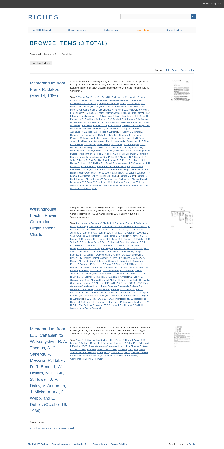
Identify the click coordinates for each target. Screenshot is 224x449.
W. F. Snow (109, 305)
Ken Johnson (112, 141)
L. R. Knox (141, 274)
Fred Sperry (127, 116)
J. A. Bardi (113, 258)
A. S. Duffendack (110, 226)
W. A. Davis (84, 305)
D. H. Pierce (91, 236)
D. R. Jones (111, 239)
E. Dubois (92, 343)
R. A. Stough (135, 157)
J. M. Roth (98, 135)
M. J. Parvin (116, 144)
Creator (175, 70)
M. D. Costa (99, 277)
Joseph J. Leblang (79, 141)
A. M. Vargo (82, 226)
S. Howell (122, 349)
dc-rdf (38, 428)
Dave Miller (132, 106)
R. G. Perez (122, 160)
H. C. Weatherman (129, 255)
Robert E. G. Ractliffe (100, 169)
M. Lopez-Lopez (131, 144)
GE (71, 122)
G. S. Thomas (128, 119)
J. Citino (110, 261)
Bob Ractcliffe (104, 97)
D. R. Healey (99, 239)
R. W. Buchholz (88, 166)
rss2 (72, 428)
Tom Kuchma (120, 179)
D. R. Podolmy (138, 239)
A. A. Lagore (82, 223)
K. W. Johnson (127, 270)
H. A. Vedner (88, 255)
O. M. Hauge (76, 283)
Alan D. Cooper (139, 226)
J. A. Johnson (111, 129)
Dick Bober (81, 110)
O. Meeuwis (136, 147)
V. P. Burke (87, 182)
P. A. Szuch (108, 151)
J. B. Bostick (87, 132)
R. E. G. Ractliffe (94, 160)
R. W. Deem (90, 299)
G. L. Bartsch (98, 251)
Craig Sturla (120, 103)
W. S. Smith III (136, 305)
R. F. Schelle (98, 292)
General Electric (81, 122)
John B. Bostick (138, 138)
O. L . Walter (112, 147)
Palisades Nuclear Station (82, 154)
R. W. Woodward (118, 166)
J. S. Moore (122, 135)
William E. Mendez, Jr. (80, 188)
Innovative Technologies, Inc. (136, 125)
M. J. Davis (85, 280)
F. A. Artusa (82, 248)
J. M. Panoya (96, 267)
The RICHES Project (41, 30)
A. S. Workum (124, 226)
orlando (98, 151)
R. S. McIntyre (76, 299)
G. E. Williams (88, 119)
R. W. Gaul (102, 299)
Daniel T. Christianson (115, 106)
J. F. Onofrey (81, 264)
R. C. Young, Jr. (127, 289)
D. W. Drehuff (94, 242)
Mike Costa (132, 280)
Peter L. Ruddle (103, 154)
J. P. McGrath (110, 135)
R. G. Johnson (109, 160)
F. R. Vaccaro (120, 248)
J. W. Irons (83, 138)
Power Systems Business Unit (93, 157)
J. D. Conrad (121, 261)
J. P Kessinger (110, 267)
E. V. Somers (90, 113)
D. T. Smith (82, 242)
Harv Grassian (114, 125)
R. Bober (81, 160)
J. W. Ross (84, 270)
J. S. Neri (122, 267)
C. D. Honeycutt (135, 229)
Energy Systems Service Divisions (113, 113)
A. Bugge (92, 223)
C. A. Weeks (130, 97)
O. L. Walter (124, 147)
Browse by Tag (51, 54)
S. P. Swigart (117, 173)
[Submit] (193, 16)
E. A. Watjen (129, 110)
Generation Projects (99, 122)
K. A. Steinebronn (97, 141)
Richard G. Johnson (79, 169)
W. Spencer (126, 182)
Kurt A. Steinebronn (129, 141)
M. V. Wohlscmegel (100, 280)
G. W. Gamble (142, 119)
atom (32, 428)
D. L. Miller (121, 236)
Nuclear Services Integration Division (87, 147)
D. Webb (83, 343)
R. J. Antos (110, 292)
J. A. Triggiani (125, 129)
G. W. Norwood (126, 251)
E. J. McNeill (142, 110)
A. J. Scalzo (136, 223)
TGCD (127, 352)
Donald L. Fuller (95, 110)
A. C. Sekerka (88, 340)
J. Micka (117, 343)
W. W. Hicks (138, 182)
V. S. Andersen (100, 182)
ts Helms (135, 352)
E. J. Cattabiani (104, 245)
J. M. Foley (84, 267)
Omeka (192, 444)
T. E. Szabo (140, 173)
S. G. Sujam (84, 302)
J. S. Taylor (134, 135)
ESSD (146, 113)
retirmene (91, 349)
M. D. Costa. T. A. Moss (116, 277)
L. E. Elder (144, 141)
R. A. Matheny (121, 157)
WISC (94, 188)
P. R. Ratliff (110, 283)
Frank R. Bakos (114, 116)
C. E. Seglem (86, 233)
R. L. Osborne (112, 296)
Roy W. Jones (104, 173)
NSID (142, 144)
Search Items (68, 54)
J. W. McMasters (135, 267)
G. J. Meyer (101, 119)
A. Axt (78, 340)
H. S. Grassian (100, 125)
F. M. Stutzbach (86, 116)
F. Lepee (74, 116)
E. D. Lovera (76, 245)
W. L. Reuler (114, 182)
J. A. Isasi (135, 258)
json (56, 428)
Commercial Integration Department (125, 100)
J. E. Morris (112, 132)
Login (205, 3)
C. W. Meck (142, 233)
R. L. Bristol (106, 163)
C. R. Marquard (128, 233)
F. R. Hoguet (107, 248)
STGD (100, 352)
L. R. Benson (90, 144)
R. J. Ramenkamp (137, 292)
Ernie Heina (136, 113)
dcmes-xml (47, 428)
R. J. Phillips (94, 163)
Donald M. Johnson (113, 110)
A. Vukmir (80, 97)
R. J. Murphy (122, 292)
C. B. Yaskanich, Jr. (118, 229)
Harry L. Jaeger (99, 258)
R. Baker (144, 346)
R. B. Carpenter (85, 289)
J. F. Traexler (118, 264)
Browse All (35, 54)
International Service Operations (85, 129)
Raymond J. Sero (135, 166)
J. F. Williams (131, 264)
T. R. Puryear (112, 176)
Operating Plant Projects (81, 151)
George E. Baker (118, 122)
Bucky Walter (118, 97)
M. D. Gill (132, 277)
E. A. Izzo (143, 242)
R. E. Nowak (85, 292)
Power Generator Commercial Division (119, 286)
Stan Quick (133, 349)
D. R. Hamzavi (85, 239)
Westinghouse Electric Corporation (86, 185)
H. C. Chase (114, 255)
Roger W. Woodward (87, 173)
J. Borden (88, 261)
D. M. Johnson (83, 106)
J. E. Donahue (134, 261)
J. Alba (136, 129)
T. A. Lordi (129, 173)
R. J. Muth (82, 163)
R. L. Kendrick (86, 296)
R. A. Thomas (132, 346)
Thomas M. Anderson (103, 179)
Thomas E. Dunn (127, 176)
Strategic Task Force (113, 352)
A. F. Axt (126, 223)
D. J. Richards (133, 103)
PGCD (115, 154)
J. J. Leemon (86, 135)
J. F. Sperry (123, 132)
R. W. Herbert (103, 166)
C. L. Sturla (81, 100)
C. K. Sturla (114, 233)
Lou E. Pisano (103, 144)
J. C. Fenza (99, 261)
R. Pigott (144, 296)
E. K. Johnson (76, 113)
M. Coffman (87, 277)
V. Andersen (107, 356)
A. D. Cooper (116, 223)
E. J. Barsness (89, 245)
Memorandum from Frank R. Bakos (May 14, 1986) (47, 89)
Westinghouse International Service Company (126, 185)
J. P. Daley (127, 343)
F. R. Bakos (100, 116)
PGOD (139, 283)
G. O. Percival (114, 119)
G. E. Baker (139, 116)
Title (168, 70)
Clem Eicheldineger (97, 100)
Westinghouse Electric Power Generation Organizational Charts (43, 222)
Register (216, 3)
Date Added (186, 70)
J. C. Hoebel (100, 132)
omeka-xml (64, 428)
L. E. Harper (118, 274)
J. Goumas (135, 132)
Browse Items (142, 30)
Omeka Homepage (77, 30)
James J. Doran (109, 138)
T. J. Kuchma (84, 176)
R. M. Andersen (120, 163)
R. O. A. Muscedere (129, 296)
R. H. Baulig (134, 160)
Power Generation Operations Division (107, 346)
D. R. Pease (124, 239)
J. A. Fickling (124, 258)
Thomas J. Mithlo (84, 179)
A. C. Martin (103, 223)
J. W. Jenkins (95, 138)
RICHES (43, 17)
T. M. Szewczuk (125, 302)
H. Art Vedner (101, 255)
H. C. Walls (87, 125)
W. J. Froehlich (122, 305)
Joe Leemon (124, 138)
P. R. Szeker (122, 283)
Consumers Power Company (84, 103)
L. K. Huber (130, 274)
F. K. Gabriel (94, 248)
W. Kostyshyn (130, 356)
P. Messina (75, 346)
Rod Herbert (117, 169)
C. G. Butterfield (100, 233)
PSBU (111, 157)
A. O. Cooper (95, 226)
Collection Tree (111, 30)
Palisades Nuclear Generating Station (132, 151)
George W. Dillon (135, 122)
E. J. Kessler (119, 245)
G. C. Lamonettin (135, 248)
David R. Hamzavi (110, 242)
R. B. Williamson (102, 289)
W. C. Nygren (96, 305)
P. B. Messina (98, 283)
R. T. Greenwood (137, 163)
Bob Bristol (91, 97)
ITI (103, 129)
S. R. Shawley (97, 302)
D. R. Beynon (97, 106)
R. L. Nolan (99, 296)
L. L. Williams (76, 144)
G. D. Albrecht (84, 251)
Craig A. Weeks (106, 103)
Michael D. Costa (118, 280)
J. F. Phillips (93, 264)
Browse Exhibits (174, 30)
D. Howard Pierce (106, 236)
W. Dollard (118, 356)
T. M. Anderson (98, 176)
